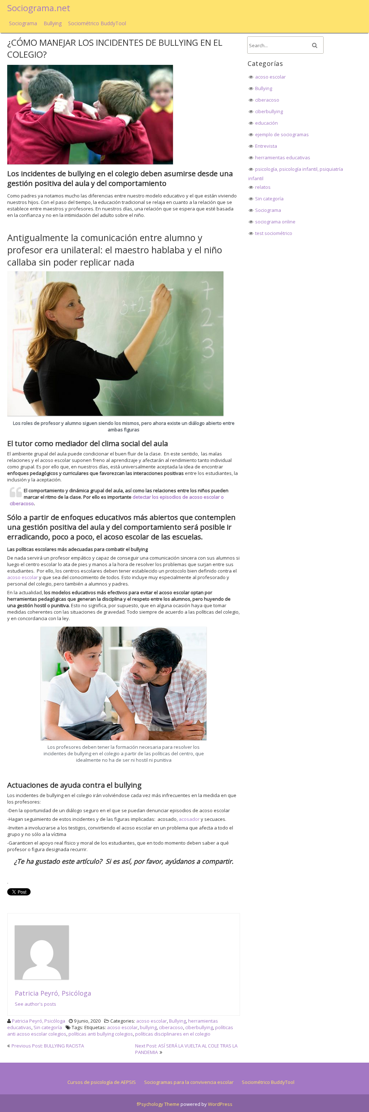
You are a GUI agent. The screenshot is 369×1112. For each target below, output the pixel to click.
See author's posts (35, 1004)
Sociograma (23, 23)
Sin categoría (48, 1027)
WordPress (220, 1104)
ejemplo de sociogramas (282, 134)
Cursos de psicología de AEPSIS (101, 1082)
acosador (189, 819)
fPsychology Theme (158, 1104)
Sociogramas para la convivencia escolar (189, 1082)
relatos (263, 187)
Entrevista (266, 146)
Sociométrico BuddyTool (97, 23)
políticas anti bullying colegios (100, 1034)
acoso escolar (22, 577)
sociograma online (275, 221)
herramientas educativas (282, 157)
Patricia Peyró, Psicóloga (53, 993)
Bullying (53, 23)
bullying (148, 1027)
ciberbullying (199, 1027)
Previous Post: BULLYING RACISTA (48, 1045)
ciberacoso (171, 1027)
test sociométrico (273, 233)
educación (266, 123)
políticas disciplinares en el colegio (172, 1034)
